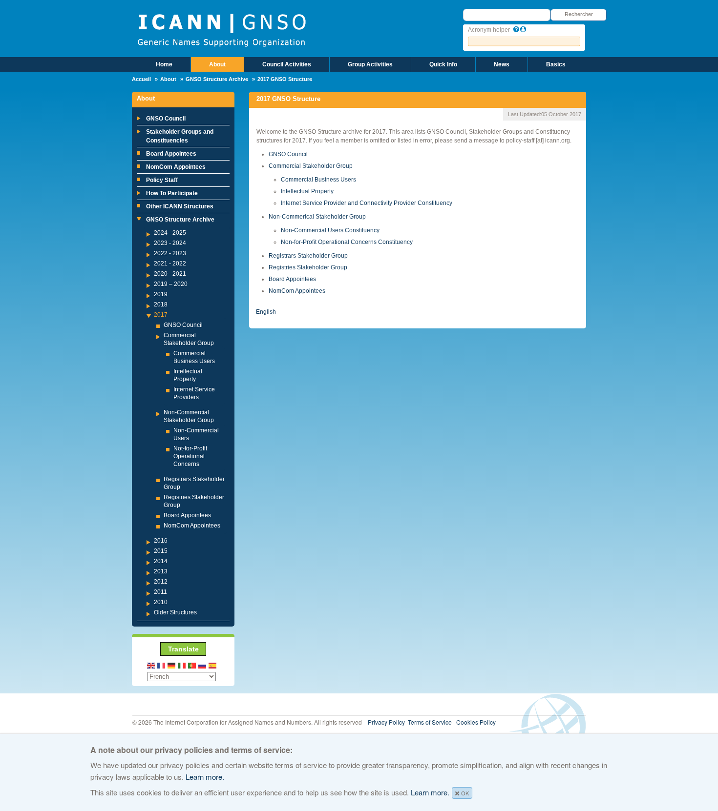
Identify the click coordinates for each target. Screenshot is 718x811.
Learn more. (205, 776)
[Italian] (182, 665)
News (501, 64)
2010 (161, 602)
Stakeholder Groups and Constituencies (179, 136)
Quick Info (443, 64)
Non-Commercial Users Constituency (330, 230)
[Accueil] (221, 29)
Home (164, 64)
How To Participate (172, 193)
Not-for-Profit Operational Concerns (190, 456)
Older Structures (175, 612)
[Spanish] (213, 665)
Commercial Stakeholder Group (311, 165)
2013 (161, 571)
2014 (161, 561)
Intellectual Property (307, 191)
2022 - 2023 (170, 253)
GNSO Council (166, 118)
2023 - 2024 (170, 243)
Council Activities (286, 64)
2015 (161, 550)
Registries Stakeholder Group (308, 267)
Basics (556, 64)
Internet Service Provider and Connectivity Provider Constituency (366, 203)
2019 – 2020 (171, 284)
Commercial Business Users (318, 179)
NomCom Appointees (176, 166)
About (217, 64)
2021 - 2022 (170, 263)
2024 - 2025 (170, 232)
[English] (151, 665)
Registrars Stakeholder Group (308, 255)
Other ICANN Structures (179, 206)
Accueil (141, 79)
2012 (161, 581)
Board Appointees (171, 153)
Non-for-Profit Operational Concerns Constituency (347, 242)
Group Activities (370, 64)
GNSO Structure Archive (217, 79)
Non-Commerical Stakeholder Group (317, 216)
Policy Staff (162, 180)
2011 (160, 591)
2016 (161, 540)
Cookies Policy (476, 722)
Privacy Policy (386, 722)
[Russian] (202, 665)
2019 (161, 294)
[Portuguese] (192, 665)
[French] (161, 665)
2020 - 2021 (170, 273)
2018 (161, 304)
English (266, 311)
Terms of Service (430, 722)
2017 (161, 314)
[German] (172, 665)
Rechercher (579, 14)
